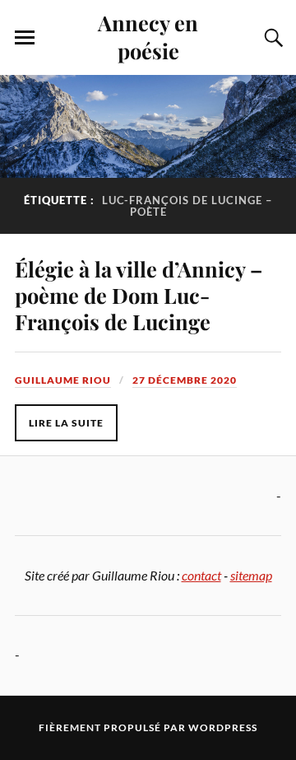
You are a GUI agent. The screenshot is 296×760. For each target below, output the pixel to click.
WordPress (222, 727)
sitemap (251, 575)
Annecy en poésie (148, 36)
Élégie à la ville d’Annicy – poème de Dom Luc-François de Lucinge (138, 294)
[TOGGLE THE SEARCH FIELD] (271, 38)
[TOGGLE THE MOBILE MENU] (25, 38)
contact (201, 575)
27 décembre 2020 (184, 380)
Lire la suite (66, 423)
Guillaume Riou (63, 380)
